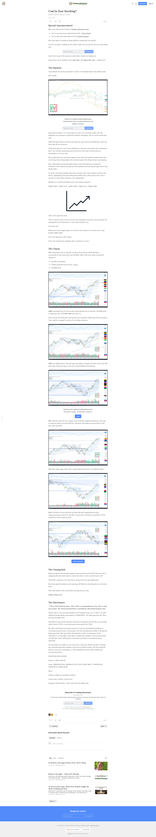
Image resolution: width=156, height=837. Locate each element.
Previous (54, 726)
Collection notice (94, 825)
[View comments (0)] (55, 21)
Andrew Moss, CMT (60, 765)
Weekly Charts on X (55, 595)
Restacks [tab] (59, 738)
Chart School (86, 33)
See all (52, 801)
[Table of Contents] (2, 418)
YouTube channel (83, 36)
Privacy (83, 825)
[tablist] (55, 737)
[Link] (46, 25)
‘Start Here (76, 60)
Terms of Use (86, 707)
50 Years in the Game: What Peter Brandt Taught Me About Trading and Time (68, 788)
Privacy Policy (90, 708)
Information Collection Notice (77, 708)
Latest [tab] (54, 758)
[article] (78, 766)
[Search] (132, 3)
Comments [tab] (52, 738)
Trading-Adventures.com (79, 29)
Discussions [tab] (61, 758)
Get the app (86, 829)
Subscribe (143, 3)
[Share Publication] (136, 3)
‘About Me (87, 60)
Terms (87, 825)
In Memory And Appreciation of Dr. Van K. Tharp (67, 763)
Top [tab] (50, 758)
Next (102, 726)
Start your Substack (73, 829)
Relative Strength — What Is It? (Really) (63, 774)
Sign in (151, 3)
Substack (70, 833)
